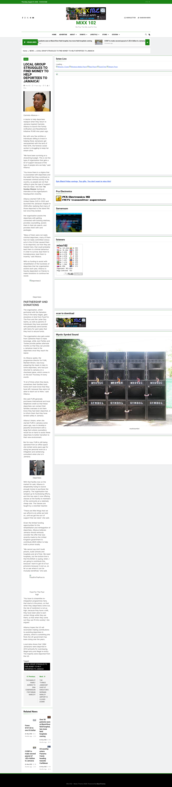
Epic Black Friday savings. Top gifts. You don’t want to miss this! (83, 181)
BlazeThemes (101, 784)
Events (82, 34)
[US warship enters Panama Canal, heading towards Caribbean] (117, 42)
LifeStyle (93, 34)
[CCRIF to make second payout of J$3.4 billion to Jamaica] (64, 42)
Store (104, 34)
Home (54, 34)
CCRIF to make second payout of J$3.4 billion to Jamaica (121, 2)
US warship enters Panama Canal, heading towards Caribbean (44, 756)
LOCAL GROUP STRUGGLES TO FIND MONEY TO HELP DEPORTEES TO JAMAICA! (36, 666)
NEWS (26, 59)
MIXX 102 (86, 22)
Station (115, 34)
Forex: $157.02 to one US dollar (30, 728)
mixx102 (28, 86)
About (72, 34)
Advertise (63, 34)
